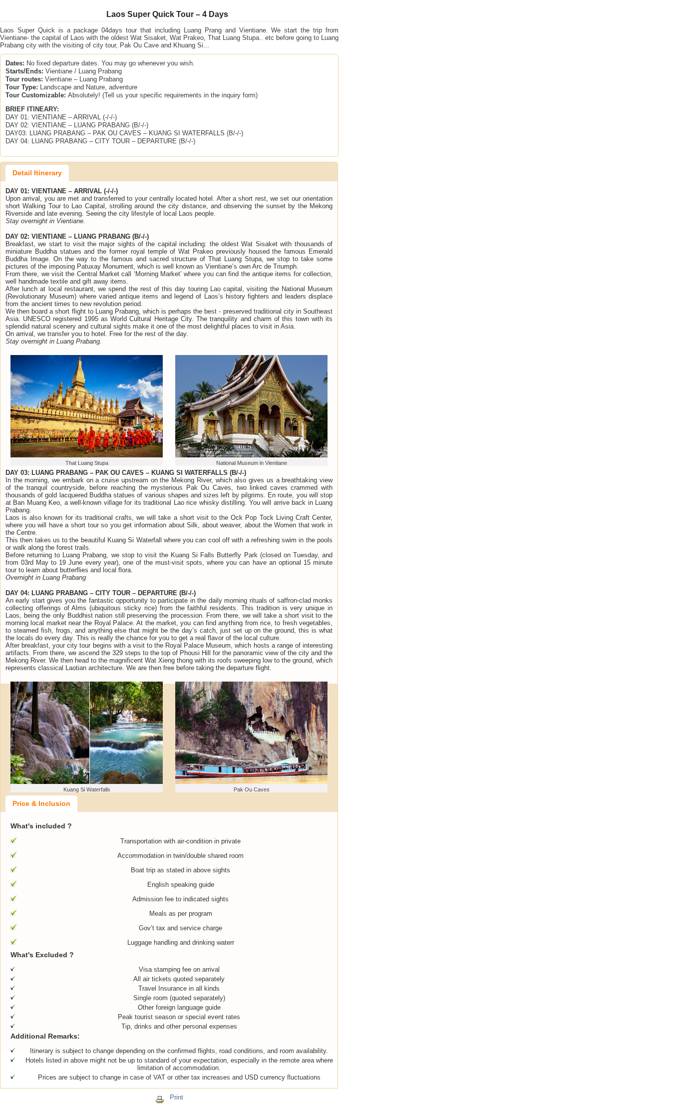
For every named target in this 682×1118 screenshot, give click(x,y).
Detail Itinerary (37, 173)
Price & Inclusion (41, 803)
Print (176, 1097)
